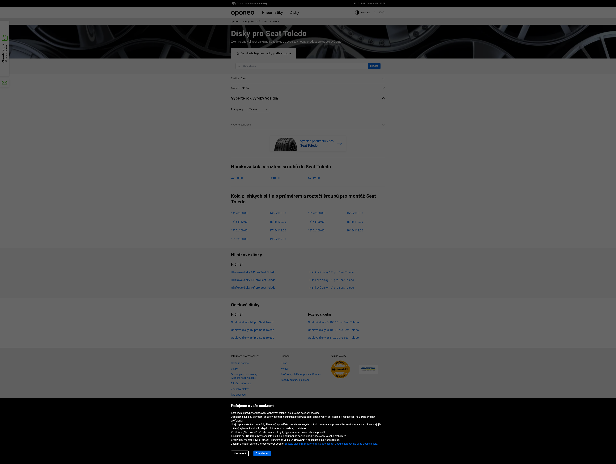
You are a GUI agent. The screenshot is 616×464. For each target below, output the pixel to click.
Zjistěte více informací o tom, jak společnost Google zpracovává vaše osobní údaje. (331, 443)
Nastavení (240, 453)
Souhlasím (262, 453)
